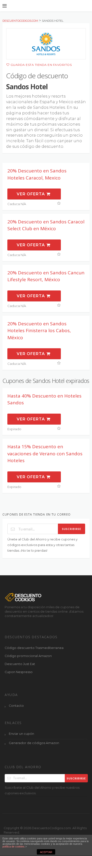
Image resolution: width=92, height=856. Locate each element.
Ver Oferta (31, 194)
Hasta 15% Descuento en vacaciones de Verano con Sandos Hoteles (44, 453)
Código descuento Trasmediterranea (34, 648)
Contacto (16, 705)
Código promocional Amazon (28, 656)
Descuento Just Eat (20, 664)
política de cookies (13, 846)
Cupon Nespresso (19, 672)
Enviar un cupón (21, 734)
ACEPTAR (46, 852)
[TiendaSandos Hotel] (46, 44)
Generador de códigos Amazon (34, 743)
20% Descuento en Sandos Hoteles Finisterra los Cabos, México (39, 330)
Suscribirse (71, 528)
